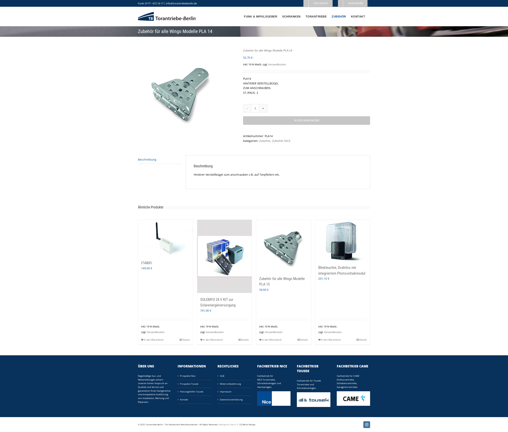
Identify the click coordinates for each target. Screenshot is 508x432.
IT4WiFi (146, 263)
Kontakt (184, 399)
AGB (222, 375)
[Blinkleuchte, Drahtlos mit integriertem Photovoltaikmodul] (342, 240)
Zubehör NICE (281, 141)
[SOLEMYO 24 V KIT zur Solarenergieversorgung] (224, 256)
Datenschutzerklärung (231, 399)
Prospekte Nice (187, 375)
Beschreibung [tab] (147, 159)
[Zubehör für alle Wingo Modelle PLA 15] (283, 246)
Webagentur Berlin (227, 424)
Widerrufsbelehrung (230, 383)
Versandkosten (277, 64)
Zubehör (264, 141)
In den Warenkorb (306, 120)
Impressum (225, 391)
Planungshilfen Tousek (191, 391)
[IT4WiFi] (165, 238)
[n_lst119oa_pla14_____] (187, 91)
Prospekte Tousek (189, 383)
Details (186, 339)
